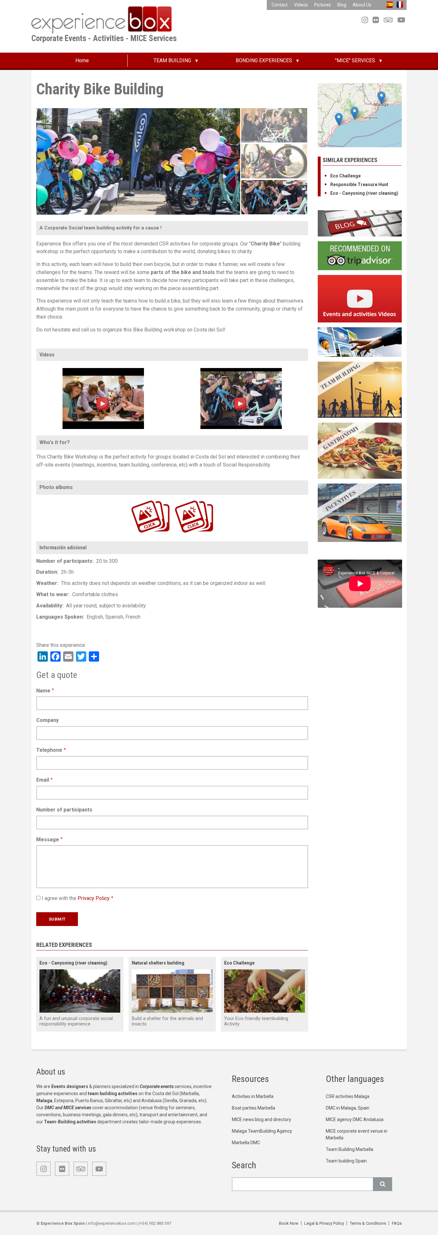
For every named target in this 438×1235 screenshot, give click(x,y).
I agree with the (76, 898)
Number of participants (64, 810)
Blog (341, 4)
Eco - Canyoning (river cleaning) (73, 962)
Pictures (322, 4)
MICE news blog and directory (261, 1119)
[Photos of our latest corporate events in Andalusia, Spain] (360, 342)
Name (43, 691)
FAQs (397, 1223)
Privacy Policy (94, 898)
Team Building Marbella (349, 1149)
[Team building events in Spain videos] (360, 298)
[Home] (101, 20)
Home (82, 60)
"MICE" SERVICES (355, 60)
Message (47, 839)
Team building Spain (346, 1160)
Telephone (49, 750)
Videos (301, 4)
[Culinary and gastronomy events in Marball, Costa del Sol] (360, 450)
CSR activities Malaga (347, 1096)
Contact (280, 4)
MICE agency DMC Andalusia (354, 1119)
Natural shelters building (158, 962)
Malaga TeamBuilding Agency (262, 1131)
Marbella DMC (246, 1142)
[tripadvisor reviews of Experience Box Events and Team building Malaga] (360, 255)
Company (47, 720)
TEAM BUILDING (172, 60)
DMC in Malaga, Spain (347, 1108)
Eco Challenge (239, 962)
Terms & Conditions (368, 1223)
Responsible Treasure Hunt (359, 184)
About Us (362, 4)
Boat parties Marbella (253, 1108)
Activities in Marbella (253, 1096)
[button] (354, 113)
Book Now (289, 1223)
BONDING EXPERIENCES (264, 60)
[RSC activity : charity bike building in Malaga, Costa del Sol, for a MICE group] (241, 398)
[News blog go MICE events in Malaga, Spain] (360, 223)
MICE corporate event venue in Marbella (356, 1134)
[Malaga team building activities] (360, 389)
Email (42, 780)
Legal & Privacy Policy (324, 1223)
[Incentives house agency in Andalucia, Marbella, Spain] (360, 512)
